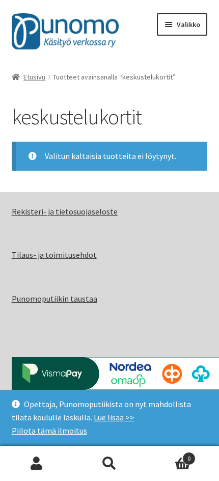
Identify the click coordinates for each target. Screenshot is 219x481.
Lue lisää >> (114, 417)
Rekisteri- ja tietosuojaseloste (65, 211)
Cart (168, 454)
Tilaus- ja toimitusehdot (54, 255)
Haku (109, 463)
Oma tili (36, 463)
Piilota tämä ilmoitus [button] (49, 430)
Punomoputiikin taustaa (54, 298)
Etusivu (34, 77)
